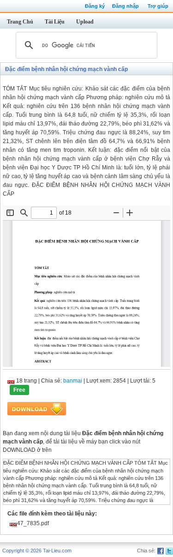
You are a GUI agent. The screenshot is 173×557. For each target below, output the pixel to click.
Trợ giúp (158, 6)
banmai (72, 380)
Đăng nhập (125, 6)
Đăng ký (95, 6)
